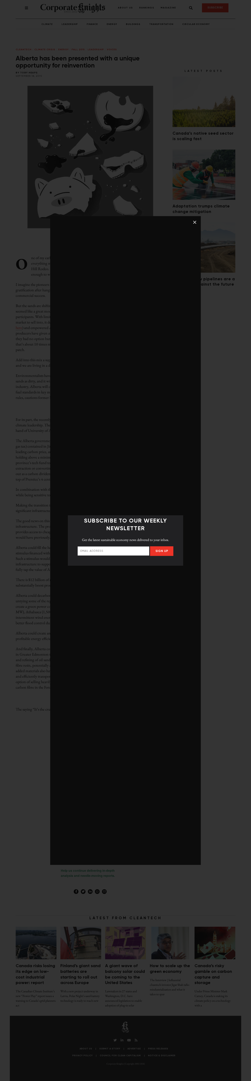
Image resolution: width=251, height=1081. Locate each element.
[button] (195, 222)
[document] (125, 540)
